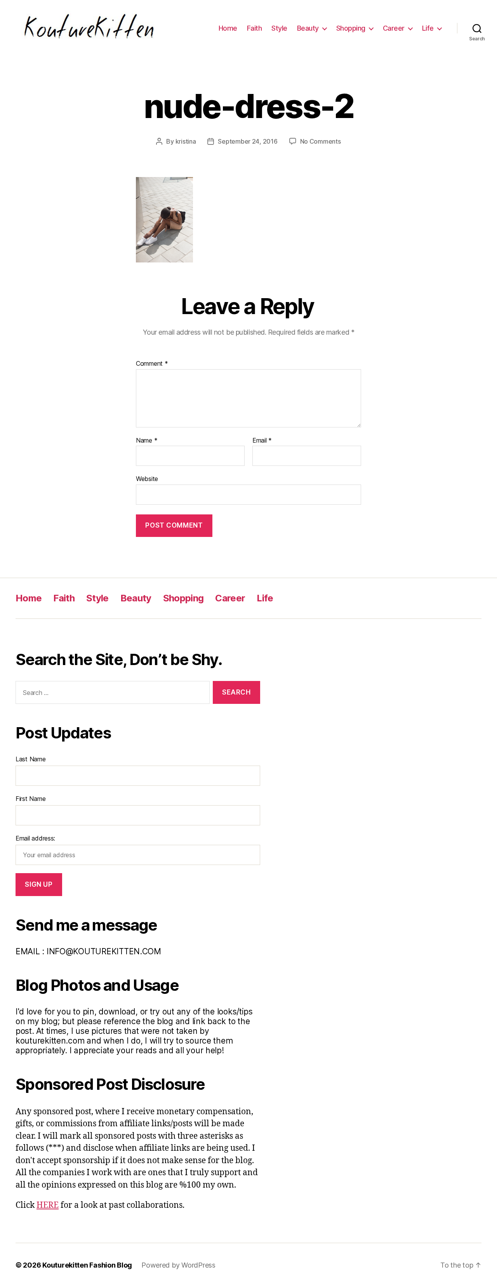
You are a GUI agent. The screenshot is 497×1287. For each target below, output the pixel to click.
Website (147, 479)
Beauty (308, 28)
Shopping (350, 28)
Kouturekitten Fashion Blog (87, 1265)
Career (394, 28)
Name (146, 440)
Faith (254, 28)
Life (428, 28)
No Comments (320, 141)
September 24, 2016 (247, 141)
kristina (186, 141)
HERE (47, 1205)
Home (228, 28)
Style (279, 28)
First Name (30, 798)
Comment (152, 363)
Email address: (35, 838)
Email (262, 440)
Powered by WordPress (178, 1265)
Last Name (31, 759)
